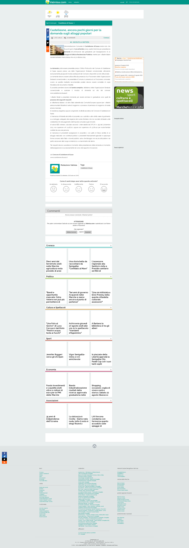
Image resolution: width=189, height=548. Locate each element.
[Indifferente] (78, 189)
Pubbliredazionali (43, 493)
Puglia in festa (120, 506)
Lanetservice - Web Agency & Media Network (89, 472)
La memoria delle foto (44, 512)
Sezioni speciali (43, 516)
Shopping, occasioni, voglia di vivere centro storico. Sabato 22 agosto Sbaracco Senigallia (101, 391)
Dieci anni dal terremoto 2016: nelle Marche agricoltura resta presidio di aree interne (54, 267)
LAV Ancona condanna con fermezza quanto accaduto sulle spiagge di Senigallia (100, 422)
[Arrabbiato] (53, 189)
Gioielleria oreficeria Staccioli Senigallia (87, 507)
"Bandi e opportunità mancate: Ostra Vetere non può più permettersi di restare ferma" (55, 298)
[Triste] (66, 189)
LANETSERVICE (82, 545)
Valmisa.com (120, 475)
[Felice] (91, 189)
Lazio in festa (120, 502)
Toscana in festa (121, 508)
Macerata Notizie (121, 488)
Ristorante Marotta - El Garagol (85, 503)
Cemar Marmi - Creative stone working (87, 494)
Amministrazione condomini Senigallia (87, 480)
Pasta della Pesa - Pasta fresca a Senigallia (88, 516)
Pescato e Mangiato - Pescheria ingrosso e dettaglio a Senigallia (93, 517)
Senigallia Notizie (119, 118)
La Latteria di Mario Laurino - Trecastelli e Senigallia (90, 492)
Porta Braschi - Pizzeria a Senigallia (86, 521)
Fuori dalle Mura (43, 480)
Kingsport (119, 519)
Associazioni (42, 477)
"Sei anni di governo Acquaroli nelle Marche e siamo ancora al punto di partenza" (78, 297)
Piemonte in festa (121, 505)
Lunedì (58, 16)
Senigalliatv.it (120, 473)
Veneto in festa (120, 511)
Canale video (42, 513)
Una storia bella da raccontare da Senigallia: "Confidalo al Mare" (78, 265)
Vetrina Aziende (43, 495)
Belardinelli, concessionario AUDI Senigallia (88, 493)
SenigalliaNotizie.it (121, 472)
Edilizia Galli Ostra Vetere (84, 499)
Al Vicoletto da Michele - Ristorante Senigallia (89, 504)
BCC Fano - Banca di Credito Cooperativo (88, 489)
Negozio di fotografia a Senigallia (86, 496)
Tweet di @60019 (119, 147)
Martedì (66, 16)
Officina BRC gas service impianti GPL (87, 485)
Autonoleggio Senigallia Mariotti (85, 477)
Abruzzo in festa (121, 498)
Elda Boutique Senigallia (84, 513)
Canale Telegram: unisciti (45, 500)
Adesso (49, 16)
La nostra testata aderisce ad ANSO (87, 532)
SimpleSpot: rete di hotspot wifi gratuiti (87, 483)
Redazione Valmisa (69, 165)
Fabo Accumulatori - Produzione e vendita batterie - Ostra (92, 510)
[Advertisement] (129, 33)
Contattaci (41, 494)
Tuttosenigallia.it (121, 476)
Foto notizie (42, 509)
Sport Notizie (120, 520)
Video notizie (42, 515)
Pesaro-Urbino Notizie (122, 490)
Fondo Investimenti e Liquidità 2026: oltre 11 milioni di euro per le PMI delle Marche (55, 390)
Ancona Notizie (121, 484)
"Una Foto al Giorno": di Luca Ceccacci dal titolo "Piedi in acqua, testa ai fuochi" (55, 328)
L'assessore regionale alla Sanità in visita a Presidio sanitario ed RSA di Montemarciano (100, 267)
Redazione (41, 490)
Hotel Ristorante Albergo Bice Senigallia (87, 523)
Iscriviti (41, 491)
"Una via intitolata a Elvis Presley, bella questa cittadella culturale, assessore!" (101, 297)
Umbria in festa (121, 509)
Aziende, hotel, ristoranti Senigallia (86, 490)
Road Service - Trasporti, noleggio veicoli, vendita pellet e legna (93, 514)
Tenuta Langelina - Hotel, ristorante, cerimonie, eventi (91, 506)
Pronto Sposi (120, 521)
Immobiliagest (120, 523)
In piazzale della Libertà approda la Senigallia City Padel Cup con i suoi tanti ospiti (101, 359)
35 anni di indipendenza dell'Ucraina (52, 418)
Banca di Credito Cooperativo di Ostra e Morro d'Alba (91, 475)
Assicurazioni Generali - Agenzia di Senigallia (89, 479)
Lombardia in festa (121, 503)
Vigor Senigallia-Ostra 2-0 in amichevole (77, 356)
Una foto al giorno (43, 508)
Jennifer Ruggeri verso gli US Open (54, 355)
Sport (40, 476)
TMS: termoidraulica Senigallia (85, 473)
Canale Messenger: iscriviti (45, 501)
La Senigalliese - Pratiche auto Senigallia (87, 500)
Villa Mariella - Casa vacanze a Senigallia (88, 526)
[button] (122, 2)
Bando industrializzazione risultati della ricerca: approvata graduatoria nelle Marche (78, 391)
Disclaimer (98, 545)
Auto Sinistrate (120, 517)
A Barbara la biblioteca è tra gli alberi (100, 325)
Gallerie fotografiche (44, 511)
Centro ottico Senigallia (83, 482)
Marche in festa (121, 496)
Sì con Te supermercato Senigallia (86, 497)
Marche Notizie (121, 483)
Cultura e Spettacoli (44, 473)
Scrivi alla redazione (44, 497)
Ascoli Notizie (120, 485)
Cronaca (106, 38)
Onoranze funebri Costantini (85, 476)
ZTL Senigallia (81, 534)
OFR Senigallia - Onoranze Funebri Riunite (88, 511)
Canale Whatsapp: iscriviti (45, 498)
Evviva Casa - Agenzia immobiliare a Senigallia (89, 486)
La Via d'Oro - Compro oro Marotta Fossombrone (90, 519)
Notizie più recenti (43, 487)
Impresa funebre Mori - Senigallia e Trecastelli (89, 502)
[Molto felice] (104, 189)
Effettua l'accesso (71, 232)
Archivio (41, 488)
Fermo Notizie (120, 487)
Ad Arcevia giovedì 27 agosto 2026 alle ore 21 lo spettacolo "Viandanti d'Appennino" (78, 328)
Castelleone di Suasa (86, 168)
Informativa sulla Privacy (112, 545)
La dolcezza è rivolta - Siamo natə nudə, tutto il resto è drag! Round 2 (78, 420)
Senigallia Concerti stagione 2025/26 (87, 524)
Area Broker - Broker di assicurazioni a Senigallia (90, 487)
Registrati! (88, 232)
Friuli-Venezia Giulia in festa (123, 501)
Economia (41, 479)
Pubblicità (103, 545)
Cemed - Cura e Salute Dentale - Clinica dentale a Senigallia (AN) (93, 520)
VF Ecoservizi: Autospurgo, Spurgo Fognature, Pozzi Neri (92, 509)
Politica (41, 475)
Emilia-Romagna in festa (123, 499)
